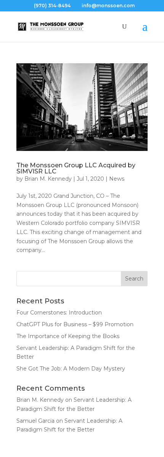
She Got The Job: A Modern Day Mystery (70, 368)
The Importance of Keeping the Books (67, 336)
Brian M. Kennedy (48, 178)
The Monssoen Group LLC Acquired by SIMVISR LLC (75, 168)
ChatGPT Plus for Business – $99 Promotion (74, 324)
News (116, 178)
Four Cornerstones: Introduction (59, 312)
